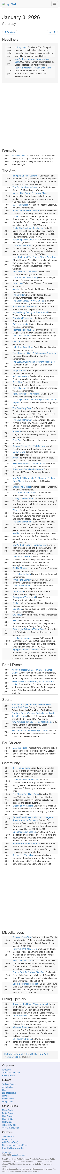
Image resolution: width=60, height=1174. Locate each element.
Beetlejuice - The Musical (24, 597)
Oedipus (16, 341)
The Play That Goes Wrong (25, 277)
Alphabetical (7, 1086)
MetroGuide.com (18, 1155)
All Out (16, 620)
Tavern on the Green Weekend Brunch (30, 1003)
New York (43, 1053)
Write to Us (7, 1139)
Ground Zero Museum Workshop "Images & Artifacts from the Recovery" (33, 819)
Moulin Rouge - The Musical (25, 271)
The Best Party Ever (22, 408)
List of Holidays (9, 1092)
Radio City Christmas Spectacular (28, 227)
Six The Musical (20, 568)
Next (51, 32)
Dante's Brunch (20, 1015)
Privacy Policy (8, 1075)
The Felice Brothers (22, 573)
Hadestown (18, 283)
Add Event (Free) (10, 1142)
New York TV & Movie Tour (25, 948)
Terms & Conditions (11, 1072)
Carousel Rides (20, 747)
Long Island (7, 1101)
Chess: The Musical (22, 486)
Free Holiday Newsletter (13, 1148)
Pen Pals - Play (20, 387)
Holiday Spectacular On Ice (25, 239)
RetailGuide (7, 1118)
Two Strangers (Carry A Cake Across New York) (35, 353)
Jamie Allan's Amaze (22, 335)
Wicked (16, 216)
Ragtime (16, 603)
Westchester (8, 1098)
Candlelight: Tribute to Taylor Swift (28, 629)
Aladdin (16, 533)
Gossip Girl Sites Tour (23, 960)
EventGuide (31, 1053)
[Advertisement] (30, 116)
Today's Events (9, 1084)
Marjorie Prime (19, 370)
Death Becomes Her (22, 585)
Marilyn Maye (19, 451)
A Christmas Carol (21, 376)
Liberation (17, 608)
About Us (6, 1069)
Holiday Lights (21, 47)
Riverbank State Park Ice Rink (26, 843)
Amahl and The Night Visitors (26, 210)
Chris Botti (17, 440)
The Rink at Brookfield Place (26, 794)
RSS (4, 1089)
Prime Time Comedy (22, 579)
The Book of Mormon (22, 245)
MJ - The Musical (20, 204)
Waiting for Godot (21, 323)
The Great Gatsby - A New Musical (29, 300)
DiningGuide (8, 1113)
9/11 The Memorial (21, 767)
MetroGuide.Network (13, 1053)
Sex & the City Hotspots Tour (26, 983)
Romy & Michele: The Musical (26, 393)
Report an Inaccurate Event (15, 1145)
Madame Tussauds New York (26, 779)
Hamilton (17, 431)
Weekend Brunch (21, 1027)
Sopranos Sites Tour (22, 937)
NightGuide (7, 1121)
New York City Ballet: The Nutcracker (29, 544)
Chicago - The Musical (23, 498)
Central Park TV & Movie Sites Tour (29, 972)
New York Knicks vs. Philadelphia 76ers (33, 67)
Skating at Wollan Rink (23, 805)
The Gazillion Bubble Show (25, 187)
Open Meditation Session (24, 831)
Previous (10, 32)
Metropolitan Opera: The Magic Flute (30, 193)
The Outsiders (19, 294)
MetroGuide (7, 1110)
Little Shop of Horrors (22, 556)
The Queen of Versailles (24, 492)
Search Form (8, 1136)
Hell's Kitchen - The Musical (25, 306)
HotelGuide (7, 1116)
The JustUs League (22, 637)
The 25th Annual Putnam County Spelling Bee (34, 361)
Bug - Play (17, 382)
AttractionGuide (9, 1124)
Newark (5, 1095)
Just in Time (18, 591)
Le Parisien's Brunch (22, 1038)
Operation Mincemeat (22, 318)
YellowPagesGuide (10, 1127)
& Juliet (16, 289)
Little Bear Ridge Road (23, 347)
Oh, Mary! (17, 614)
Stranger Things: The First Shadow (29, 446)
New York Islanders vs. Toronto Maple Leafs (32, 721)
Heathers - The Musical (23, 329)
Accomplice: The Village (24, 855)
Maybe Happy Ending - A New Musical (30, 312)
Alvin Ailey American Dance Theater (29, 463)
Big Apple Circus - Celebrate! (26, 175)
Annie (15, 457)
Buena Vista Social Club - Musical (28, 469)
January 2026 (13, 1056)
